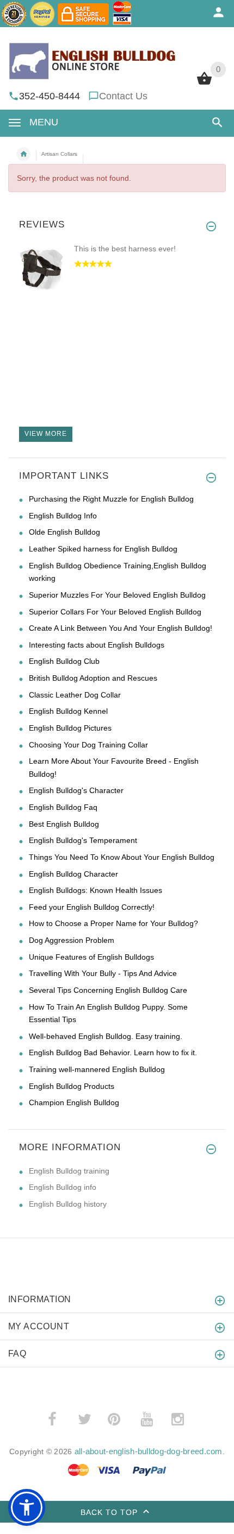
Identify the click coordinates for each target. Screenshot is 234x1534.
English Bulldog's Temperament (83, 840)
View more (45, 434)
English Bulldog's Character (76, 790)
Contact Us (123, 96)
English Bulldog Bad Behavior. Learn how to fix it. (113, 1052)
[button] (215, 122)
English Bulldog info (62, 1187)
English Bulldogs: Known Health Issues (95, 890)
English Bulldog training (69, 1171)
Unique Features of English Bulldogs (91, 957)
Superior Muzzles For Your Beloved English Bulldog (117, 595)
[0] (204, 83)
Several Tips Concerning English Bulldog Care (108, 990)
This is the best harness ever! (125, 248)
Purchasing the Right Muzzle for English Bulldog (111, 499)
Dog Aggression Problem (71, 940)
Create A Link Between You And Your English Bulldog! (120, 628)
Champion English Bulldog (74, 1102)
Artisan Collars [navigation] (59, 154)
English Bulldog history (68, 1204)
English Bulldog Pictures (70, 728)
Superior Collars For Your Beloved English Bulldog (115, 611)
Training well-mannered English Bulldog (97, 1069)
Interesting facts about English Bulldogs (96, 645)
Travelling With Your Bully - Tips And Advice (103, 973)
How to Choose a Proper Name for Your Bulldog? (113, 923)
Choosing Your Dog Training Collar (88, 744)
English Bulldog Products (71, 1086)
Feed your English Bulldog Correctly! (92, 907)
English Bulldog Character (73, 874)
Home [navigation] (23, 154)
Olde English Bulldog (64, 532)
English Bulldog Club (64, 661)
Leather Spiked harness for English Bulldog (103, 548)
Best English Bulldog (64, 824)
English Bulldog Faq (63, 807)
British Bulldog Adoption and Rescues (93, 678)
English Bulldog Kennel (68, 711)
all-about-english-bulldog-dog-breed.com (149, 1451)
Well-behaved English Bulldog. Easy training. (105, 1036)
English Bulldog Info (63, 515)
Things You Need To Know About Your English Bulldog (121, 857)
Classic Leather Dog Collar (75, 694)
